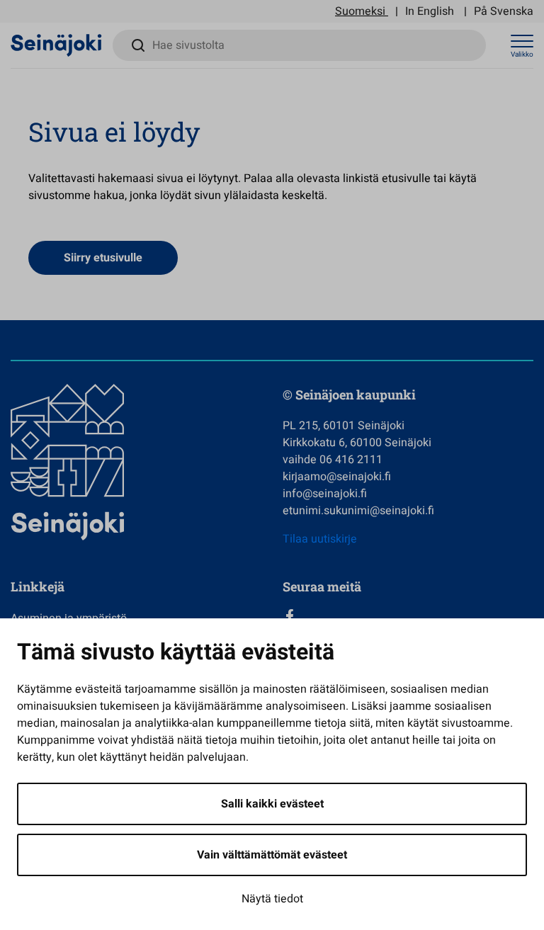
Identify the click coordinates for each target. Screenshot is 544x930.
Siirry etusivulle (103, 257)
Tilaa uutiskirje (320, 539)
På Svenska (503, 11)
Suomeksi (360, 11)
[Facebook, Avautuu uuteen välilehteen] (408, 616)
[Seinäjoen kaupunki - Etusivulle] (56, 44)
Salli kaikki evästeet (272, 803)
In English (429, 11)
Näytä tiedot (272, 898)
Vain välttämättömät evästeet (272, 854)
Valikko (522, 54)
